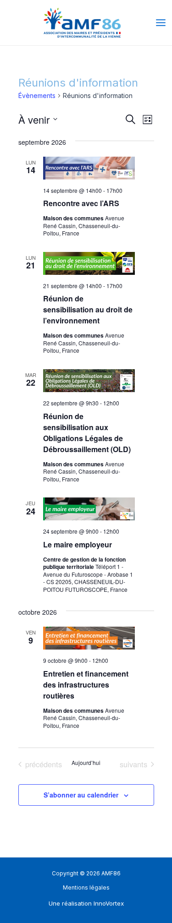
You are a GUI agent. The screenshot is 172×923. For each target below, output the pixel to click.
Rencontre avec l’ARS (81, 203)
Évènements (36, 95)
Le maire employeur (77, 544)
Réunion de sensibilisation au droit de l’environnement (88, 309)
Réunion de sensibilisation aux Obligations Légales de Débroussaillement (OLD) (87, 432)
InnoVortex (109, 903)
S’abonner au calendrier (81, 794)
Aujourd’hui (86, 762)
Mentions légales (86, 888)
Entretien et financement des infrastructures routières (85, 684)
